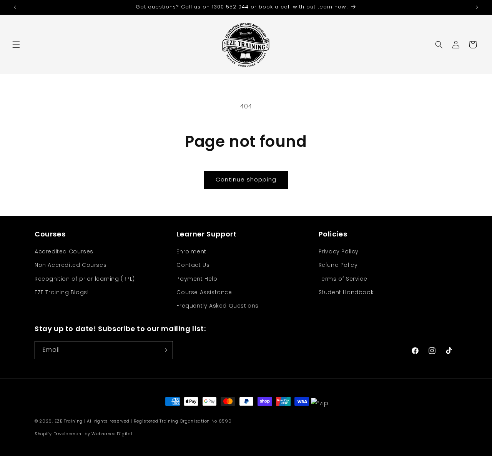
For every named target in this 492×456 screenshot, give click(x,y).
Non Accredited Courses (70, 265)
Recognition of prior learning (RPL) (85, 279)
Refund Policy (338, 265)
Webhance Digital (111, 434)
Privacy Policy (339, 251)
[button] (16, 44)
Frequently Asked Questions (217, 306)
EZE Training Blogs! (61, 292)
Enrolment (191, 251)
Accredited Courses (64, 251)
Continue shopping (246, 179)
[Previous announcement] (15, 7)
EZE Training (69, 421)
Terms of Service (343, 279)
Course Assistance (204, 292)
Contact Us (192, 265)
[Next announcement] (477, 7)
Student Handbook (346, 292)
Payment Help (196, 279)
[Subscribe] (164, 350)
